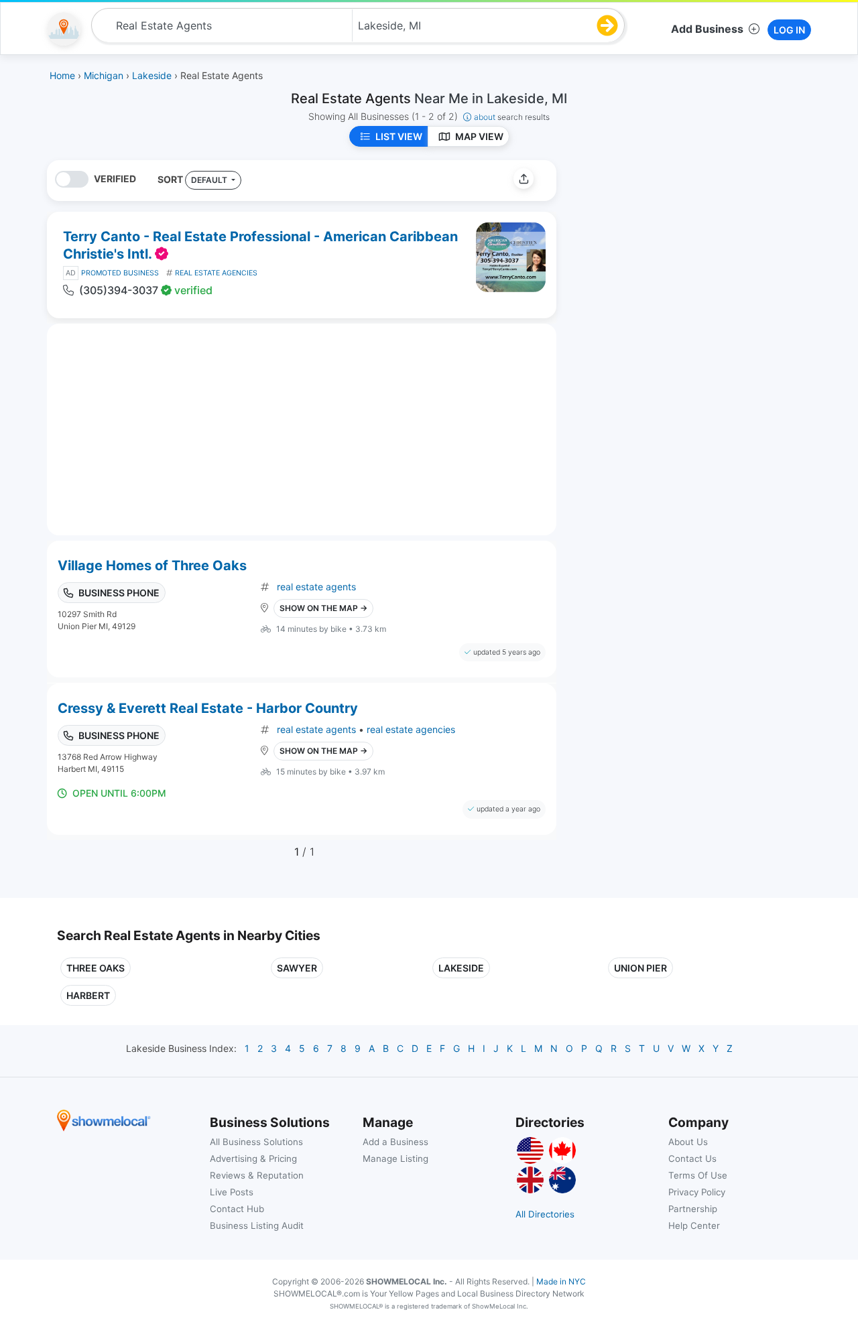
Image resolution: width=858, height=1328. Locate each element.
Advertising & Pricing (253, 1158)
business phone (119, 592)
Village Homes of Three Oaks (152, 565)
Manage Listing (395, 1158)
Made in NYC (561, 1281)
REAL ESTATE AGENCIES (216, 273)
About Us (688, 1141)
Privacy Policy (696, 1192)
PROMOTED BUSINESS (120, 273)
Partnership (692, 1208)
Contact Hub (237, 1208)
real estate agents (316, 586)
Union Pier (640, 968)
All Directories (544, 1214)
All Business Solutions (256, 1141)
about (512, 117)
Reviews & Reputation (257, 1175)
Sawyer (297, 968)
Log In (789, 30)
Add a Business (395, 1141)
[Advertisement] (679, 254)
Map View (479, 136)
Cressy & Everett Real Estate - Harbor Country (208, 708)
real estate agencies (411, 729)
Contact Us (692, 1158)
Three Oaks (95, 968)
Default (210, 180)
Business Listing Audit (257, 1225)
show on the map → (323, 608)
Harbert (88, 995)
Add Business (707, 29)
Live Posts (231, 1192)
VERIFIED (115, 178)
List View (398, 136)
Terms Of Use (697, 1175)
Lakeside (461, 968)
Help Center (694, 1225)
